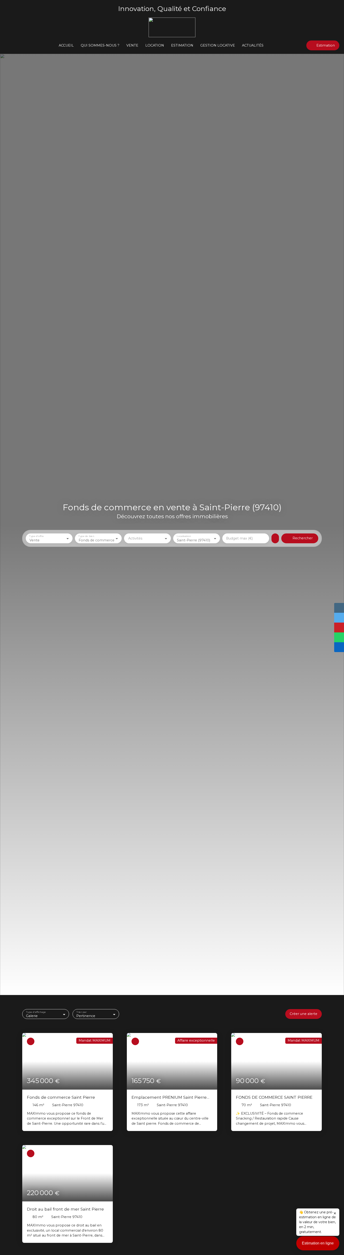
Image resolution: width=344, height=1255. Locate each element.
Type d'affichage (36, 1012)
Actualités (252, 45)
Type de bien (86, 536)
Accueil (66, 45)
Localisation (184, 536)
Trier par (81, 1012)
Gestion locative (217, 45)
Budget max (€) (239, 538)
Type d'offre (36, 536)
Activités (135, 538)
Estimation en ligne (318, 1243)
